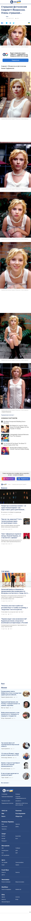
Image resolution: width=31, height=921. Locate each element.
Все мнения (4, 783)
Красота (4, 899)
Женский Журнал (6, 901)
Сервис (17, 864)
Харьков (17, 824)
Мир (3, 813)
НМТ (16, 852)
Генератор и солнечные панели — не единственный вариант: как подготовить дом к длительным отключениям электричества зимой (13, 508)
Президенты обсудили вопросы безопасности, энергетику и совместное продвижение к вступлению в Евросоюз (13, 597)
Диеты (3, 874)
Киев (3, 824)
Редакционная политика (7, 415)
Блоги (3, 816)
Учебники (17, 848)
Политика (18, 810)
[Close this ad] (30, 912)
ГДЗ (2, 848)
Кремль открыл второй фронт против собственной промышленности (10, 764)
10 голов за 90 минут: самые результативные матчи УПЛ (10, 754)
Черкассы (4, 829)
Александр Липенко (6, 757)
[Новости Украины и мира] (4, 484)
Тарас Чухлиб (5, 777)
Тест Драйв (4, 862)
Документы (18, 800)
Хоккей (3, 838)
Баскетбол (18, 836)
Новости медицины (6, 889)
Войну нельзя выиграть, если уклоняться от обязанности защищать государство (10, 714)
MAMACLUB (18, 889)
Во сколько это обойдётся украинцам (11, 512)
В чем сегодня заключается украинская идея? (10, 774)
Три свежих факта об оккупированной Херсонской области (10, 744)
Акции (3, 864)
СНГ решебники (5, 855)
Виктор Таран (5, 707)
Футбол (3, 836)
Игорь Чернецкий (6, 718)
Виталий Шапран (5, 768)
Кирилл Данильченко (7, 697)
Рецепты (4, 872)
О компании (4, 794)
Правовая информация (7, 796)
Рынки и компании (6, 881)
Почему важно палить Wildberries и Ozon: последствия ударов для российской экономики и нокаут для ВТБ (11, 693)
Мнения (4, 688)
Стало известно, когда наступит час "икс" (12, 612)
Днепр (17, 826)
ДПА (16, 850)
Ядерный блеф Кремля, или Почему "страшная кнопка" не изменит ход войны (10, 703)
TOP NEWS (5, 571)
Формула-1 (4, 841)
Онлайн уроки (5, 850)
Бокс (16, 838)
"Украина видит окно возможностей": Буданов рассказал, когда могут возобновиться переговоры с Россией (14, 620)
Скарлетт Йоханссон (6, 411)
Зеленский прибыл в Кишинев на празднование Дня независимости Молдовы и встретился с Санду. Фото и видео (15, 591)
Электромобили (19, 862)
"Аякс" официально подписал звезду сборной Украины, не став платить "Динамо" (11, 535)
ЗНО (3, 852)
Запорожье (4, 826)
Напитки (17, 872)
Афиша (3, 897)
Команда (17, 794)
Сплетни (17, 897)
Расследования (20, 813)
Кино (7, 16)
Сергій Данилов (5, 748)
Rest (3, 684)
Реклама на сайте (6, 800)
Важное (4, 488)
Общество (18, 816)
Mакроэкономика (19, 881)
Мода (16, 899)
